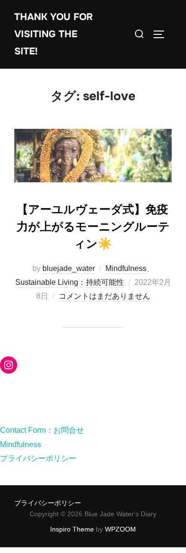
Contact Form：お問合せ (42, 430)
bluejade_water (68, 268)
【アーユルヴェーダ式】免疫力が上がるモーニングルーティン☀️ (93, 226)
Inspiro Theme (72, 529)
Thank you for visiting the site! (53, 34)
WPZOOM (120, 529)
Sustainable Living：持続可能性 (69, 282)
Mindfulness (125, 268)
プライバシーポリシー (38, 458)
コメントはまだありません (104, 296)
